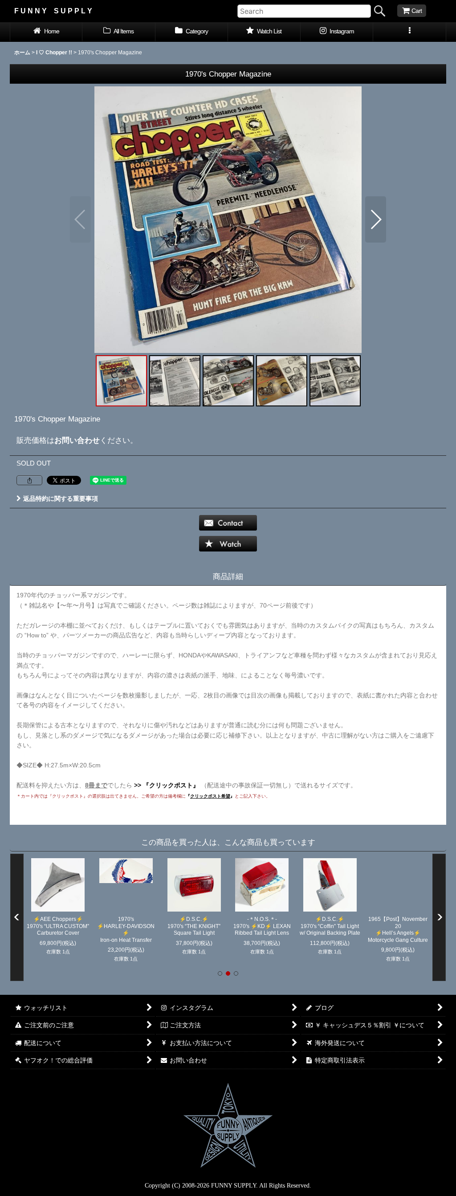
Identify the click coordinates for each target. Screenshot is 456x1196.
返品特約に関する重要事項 (60, 498)
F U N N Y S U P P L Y (53, 11)
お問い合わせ (77, 440)
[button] (409, 32)
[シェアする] (29, 480)
